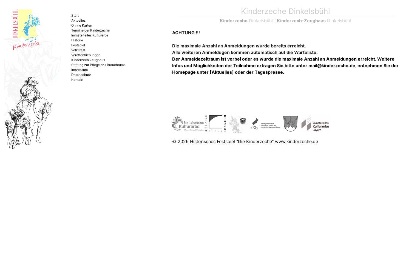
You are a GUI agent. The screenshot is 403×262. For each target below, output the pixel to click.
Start (75, 15)
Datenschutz (81, 75)
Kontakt (77, 80)
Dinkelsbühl (246, 20)
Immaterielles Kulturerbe (89, 35)
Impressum (79, 70)
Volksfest (78, 50)
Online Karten (81, 25)
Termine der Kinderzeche (90, 30)
